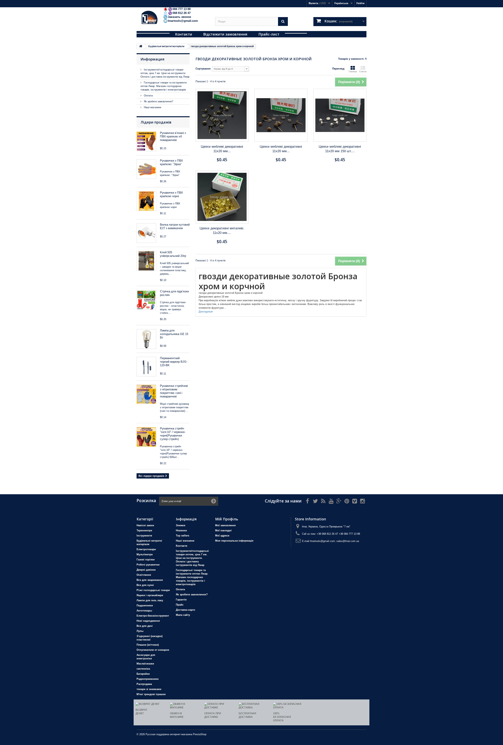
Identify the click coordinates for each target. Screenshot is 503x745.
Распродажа (144, 684)
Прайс (180, 604)
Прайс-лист (268, 34)
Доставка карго (185, 609)
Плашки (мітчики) (148, 644)
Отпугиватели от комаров (153, 649)
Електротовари (146, 549)
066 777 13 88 (182, 9)
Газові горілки (146, 559)
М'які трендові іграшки (151, 694)
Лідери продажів (155, 122)
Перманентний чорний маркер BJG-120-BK (173, 361)
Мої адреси (222, 535)
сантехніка (143, 668)
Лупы (140, 631)
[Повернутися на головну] (140, 46)
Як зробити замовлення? (158, 101)
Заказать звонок (179, 16)
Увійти (360, 3)
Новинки (181, 530)
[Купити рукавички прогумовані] (146, 394)
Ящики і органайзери (150, 595)
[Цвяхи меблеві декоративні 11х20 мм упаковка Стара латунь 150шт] (222, 115)
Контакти (183, 34)
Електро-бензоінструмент (153, 615)
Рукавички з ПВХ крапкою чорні (171, 194)
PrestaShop (199, 734)
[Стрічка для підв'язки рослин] (146, 300)
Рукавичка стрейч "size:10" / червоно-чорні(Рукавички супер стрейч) (172, 434)
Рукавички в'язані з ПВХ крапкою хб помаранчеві (173, 136)
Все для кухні (145, 585)
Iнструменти (144, 535)
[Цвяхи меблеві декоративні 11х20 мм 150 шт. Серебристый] (339, 115)
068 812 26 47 (182, 13)
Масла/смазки (145, 663)
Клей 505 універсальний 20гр (173, 254)
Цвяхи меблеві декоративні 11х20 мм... (222, 149)
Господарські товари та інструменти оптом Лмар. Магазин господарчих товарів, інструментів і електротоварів (163, 86)
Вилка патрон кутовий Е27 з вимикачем (175, 226)
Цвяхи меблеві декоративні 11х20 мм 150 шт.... (340, 149)
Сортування (203, 68)
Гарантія (181, 599)
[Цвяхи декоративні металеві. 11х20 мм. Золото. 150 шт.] (222, 196)
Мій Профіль (226, 519)
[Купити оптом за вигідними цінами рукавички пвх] (146, 201)
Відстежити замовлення (225, 34)
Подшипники (145, 605)
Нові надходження (148, 620)
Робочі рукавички (148, 564)
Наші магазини (152, 107)
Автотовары (144, 610)
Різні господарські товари (153, 590)
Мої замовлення (225, 525)
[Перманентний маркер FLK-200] (146, 366)
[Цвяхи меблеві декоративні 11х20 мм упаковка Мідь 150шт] (281, 115)
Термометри (144, 530)
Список (362, 71)
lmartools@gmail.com (183, 20)
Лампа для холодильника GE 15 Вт (174, 334)
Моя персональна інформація (234, 540)
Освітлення (144, 574)
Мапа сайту (183, 614)
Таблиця (352, 71)
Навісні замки (145, 525)
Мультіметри (145, 554)
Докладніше (206, 311)
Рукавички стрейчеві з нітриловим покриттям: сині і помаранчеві (174, 391)
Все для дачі (145, 625)
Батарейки (143, 673)
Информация (152, 59)
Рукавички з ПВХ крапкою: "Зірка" (171, 162)
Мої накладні (223, 530)
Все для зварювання (150, 579)
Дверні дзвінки (146, 569)
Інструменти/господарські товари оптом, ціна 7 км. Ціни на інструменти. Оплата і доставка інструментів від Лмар (164, 73)
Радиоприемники (148, 678)
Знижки (180, 525)
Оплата (148, 95)
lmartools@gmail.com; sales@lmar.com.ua (334, 541)
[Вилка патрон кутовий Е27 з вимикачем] (146, 233)
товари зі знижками (149, 689)
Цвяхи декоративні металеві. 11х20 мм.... (222, 230)
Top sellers (182, 535)
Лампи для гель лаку (150, 600)
